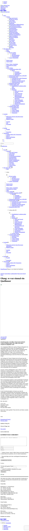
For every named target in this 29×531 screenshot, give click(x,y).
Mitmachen (3, 8)
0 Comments (3, 338)
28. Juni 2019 (4, 337)
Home (2, 269)
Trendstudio (8, 523)
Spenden (5, 525)
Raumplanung (4, 419)
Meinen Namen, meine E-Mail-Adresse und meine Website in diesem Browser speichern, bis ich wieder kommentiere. (14, 453)
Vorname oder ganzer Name (7, 466)
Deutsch (5, 269)
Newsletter (3, 9)
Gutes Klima (7, 273)
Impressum (5, 529)
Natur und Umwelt (21, 273)
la (3, 141)
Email (2, 467)
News (2, 275)
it (3, 139)
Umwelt (8, 419)
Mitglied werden (4, 6)
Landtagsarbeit (13, 273)
